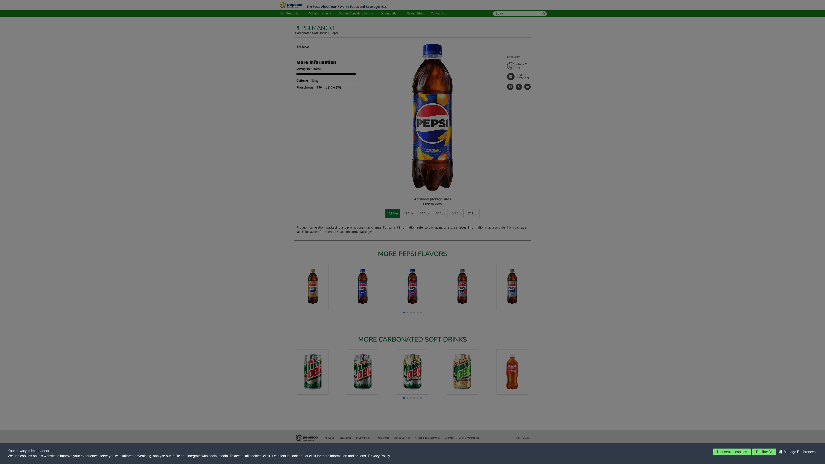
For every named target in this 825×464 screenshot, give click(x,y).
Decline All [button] (764, 452)
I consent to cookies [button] (732, 452)
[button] (797, 452)
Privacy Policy (379, 456)
